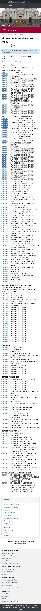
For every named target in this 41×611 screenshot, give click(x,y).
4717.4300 (4, 299)
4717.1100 (4, 125)
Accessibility (5, 561)
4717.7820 (4, 395)
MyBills (3, 599)
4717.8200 (4, 441)
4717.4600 (4, 307)
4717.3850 (4, 269)
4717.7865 (4, 409)
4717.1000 (4, 121)
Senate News (5, 596)
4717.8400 (4, 459)
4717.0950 (4, 119)
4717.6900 (4, 341)
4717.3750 (4, 263)
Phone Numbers (6, 585)
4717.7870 (4, 413)
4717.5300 (4, 321)
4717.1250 (4, 129)
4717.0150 (4, 73)
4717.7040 (4, 359)
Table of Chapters (9, 512)
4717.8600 (4, 483)
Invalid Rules (8, 523)
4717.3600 (4, 253)
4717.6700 (4, 337)
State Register (8, 521)
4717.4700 (4, 309)
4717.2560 (4, 187)
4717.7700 (4, 385)
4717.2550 (4, 185)
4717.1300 (4, 131)
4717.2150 (4, 169)
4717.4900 (4, 313)
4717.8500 (4, 467)
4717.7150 (4, 367)
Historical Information (8, 553)
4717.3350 (4, 237)
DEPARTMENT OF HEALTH (11, 61)
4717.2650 (4, 209)
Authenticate (6, 46)
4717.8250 (4, 443)
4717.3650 (4, 255)
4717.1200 (4, 127)
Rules (3, 34)
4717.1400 (4, 135)
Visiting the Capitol (7, 558)
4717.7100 (4, 365)
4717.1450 (4, 137)
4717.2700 (4, 211)
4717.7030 (4, 355)
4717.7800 (4, 389)
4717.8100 (4, 437)
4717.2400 (4, 179)
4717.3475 (4, 245)
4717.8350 (4, 453)
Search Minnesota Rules (11, 504)
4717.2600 (4, 197)
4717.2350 (4, 177)
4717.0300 (4, 81)
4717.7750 (4, 387)
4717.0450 (4, 91)
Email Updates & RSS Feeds (10, 601)
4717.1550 (4, 143)
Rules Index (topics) (10, 515)
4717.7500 (4, 379)
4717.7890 (4, 423)
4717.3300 (4, 235)
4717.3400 (4, 239)
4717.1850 (4, 159)
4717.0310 (4, 83)
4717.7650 (4, 383)
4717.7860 (4, 407)
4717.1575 (4, 147)
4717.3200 (4, 229)
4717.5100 (4, 317)
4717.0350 (4, 85)
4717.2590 (4, 193)
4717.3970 (4, 279)
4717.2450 (4, 181)
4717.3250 (4, 231)
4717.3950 (4, 277)
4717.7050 (4, 361)
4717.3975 (4, 281)
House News (5, 594)
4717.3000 (4, 221)
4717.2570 (4, 189)
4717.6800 (4, 339)
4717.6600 (4, 335)
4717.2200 (4, 171)
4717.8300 (4, 447)
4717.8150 (4, 439)
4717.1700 (4, 153)
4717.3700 (4, 261)
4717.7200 (4, 369)
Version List (7, 535)
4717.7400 (4, 373)
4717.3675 (4, 259)
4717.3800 (4, 267)
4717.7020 (4, 353)
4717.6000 (4, 323)
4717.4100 (4, 295)
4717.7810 (4, 391)
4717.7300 (4, 371)
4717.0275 (4, 79)
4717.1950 (4, 163)
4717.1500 (4, 141)
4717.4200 (4, 297)
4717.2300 (4, 175)
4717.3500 (4, 249)
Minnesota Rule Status (11, 518)
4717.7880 (4, 419)
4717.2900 (4, 219)
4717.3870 (4, 271)
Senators (4, 574)
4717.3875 (4, 273)
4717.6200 (4, 327)
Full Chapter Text (9, 533)
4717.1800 (4, 157)
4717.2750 (4, 213)
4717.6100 (4, 325)
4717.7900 (4, 427)
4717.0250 (4, 77)
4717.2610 (4, 199)
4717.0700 (4, 105)
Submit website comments (10, 588)
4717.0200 (4, 75)
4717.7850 (4, 403)
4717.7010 (4, 349)
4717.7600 (4, 381)
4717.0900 (4, 113)
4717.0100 (4, 67)
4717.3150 (4, 227)
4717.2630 (4, 207)
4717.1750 (4, 155)
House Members (6, 572)
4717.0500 (4, 95)
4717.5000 (4, 315)
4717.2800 (4, 215)
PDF (13, 46)
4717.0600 (4, 97)
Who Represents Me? (8, 569)
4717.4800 (4, 311)
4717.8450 (4, 463)
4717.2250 (4, 173)
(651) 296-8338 (6, 582)
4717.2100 (4, 167)
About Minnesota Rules (11, 507)
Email (15, 582)
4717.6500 (4, 333)
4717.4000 (4, 293)
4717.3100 (4, 225)
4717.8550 (4, 475)
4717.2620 (4, 203)
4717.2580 (4, 191)
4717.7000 (4, 347)
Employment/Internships (9, 556)
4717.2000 (4, 165)
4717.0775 (4, 109)
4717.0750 (4, 107)
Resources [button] (8, 500)
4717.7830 (4, 397)
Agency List (7, 510)
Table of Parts (8, 530)
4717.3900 (4, 275)
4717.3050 (4, 223)
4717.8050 (4, 435)
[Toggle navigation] (4, 6)
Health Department (12, 34)
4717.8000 (4, 433)
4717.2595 (4, 195)
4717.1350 (4, 133)
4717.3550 (4, 251)
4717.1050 (4, 123)
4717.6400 (4, 331)
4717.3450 (4, 241)
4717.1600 (4, 149)
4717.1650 (4, 151)
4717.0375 (4, 87)
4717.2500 (4, 183)
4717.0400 (4, 89)
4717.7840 (4, 401)
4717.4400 (4, 303)
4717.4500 (4, 305)
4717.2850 (4, 217)
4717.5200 (4, 319)
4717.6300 (4, 329)
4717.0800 (4, 111)
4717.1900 (4, 161)
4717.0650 (4, 99)
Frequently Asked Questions (10, 563)
